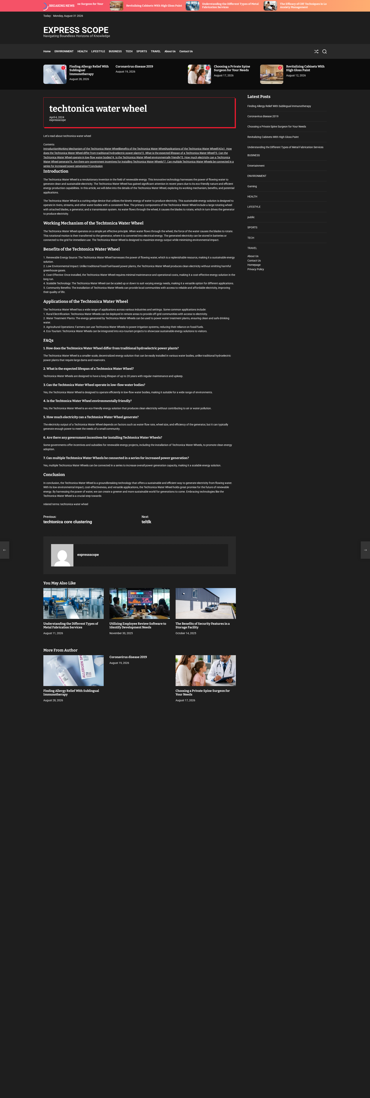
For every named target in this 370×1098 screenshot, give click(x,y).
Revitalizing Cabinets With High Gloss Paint (119, 5)
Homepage (254, 264)
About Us (170, 51)
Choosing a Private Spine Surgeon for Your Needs (232, 68)
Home (47, 51)
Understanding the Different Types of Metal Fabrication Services (70, 625)
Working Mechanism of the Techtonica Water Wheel (88, 148)
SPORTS (141, 51)
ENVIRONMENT (64, 51)
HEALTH (82, 51)
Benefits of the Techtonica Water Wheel (142, 148)
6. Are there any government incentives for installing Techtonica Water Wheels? (117, 161)
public (251, 217)
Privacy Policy (255, 269)
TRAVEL (156, 51)
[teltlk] (365, 550)
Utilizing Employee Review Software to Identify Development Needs (137, 625)
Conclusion (96, 166)
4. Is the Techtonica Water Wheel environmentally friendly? (147, 157)
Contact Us (186, 51)
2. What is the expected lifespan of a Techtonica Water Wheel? (179, 153)
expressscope (57, 120)
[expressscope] (62, 555)
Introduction (50, 148)
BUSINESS (115, 51)
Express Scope (75, 30)
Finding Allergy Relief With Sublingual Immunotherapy (279, 106)
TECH (129, 51)
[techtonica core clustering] (4, 550)
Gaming (252, 186)
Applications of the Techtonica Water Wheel (191, 148)
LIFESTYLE (98, 51)
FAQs (220, 148)
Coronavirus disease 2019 (134, 66)
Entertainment (256, 165)
